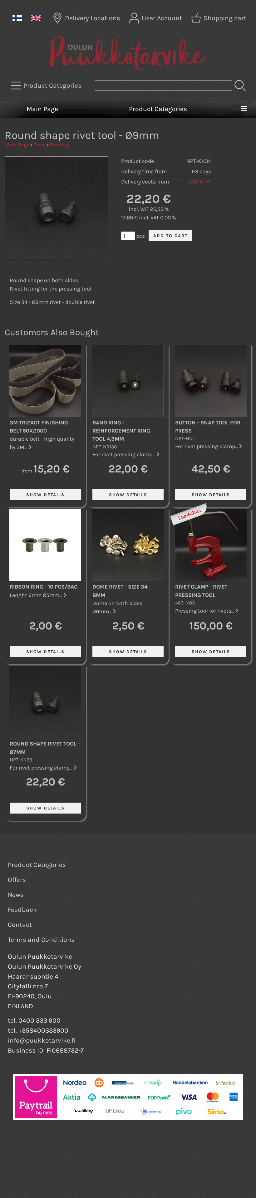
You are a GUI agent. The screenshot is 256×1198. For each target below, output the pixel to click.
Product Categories (158, 109)
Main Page (42, 109)
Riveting (59, 145)
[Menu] (243, 109)
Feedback (22, 909)
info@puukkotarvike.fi (42, 1040)
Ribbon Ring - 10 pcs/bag (44, 587)
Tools (39, 145)
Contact (20, 924)
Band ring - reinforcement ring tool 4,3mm (121, 430)
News (16, 894)
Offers (17, 879)
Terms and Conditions (41, 939)
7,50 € (196, 181)
